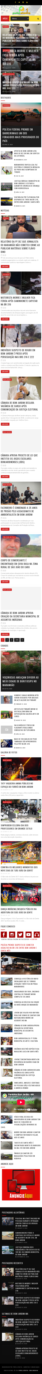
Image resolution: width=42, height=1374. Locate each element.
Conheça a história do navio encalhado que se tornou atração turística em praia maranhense (26, 982)
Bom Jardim (7, 379)
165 (17, 640)
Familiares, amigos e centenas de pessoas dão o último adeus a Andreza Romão (27, 1085)
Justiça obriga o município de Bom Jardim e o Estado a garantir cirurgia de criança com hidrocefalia (27, 184)
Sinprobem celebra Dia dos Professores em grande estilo (16, 827)
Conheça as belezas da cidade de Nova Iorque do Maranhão (26, 1003)
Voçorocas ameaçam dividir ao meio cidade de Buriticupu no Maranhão (21, 681)
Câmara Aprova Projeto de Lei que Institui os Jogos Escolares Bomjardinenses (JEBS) (19, 459)
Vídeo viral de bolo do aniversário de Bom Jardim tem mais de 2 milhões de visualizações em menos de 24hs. (20, 1121)
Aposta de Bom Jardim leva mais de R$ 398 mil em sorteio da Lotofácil (26, 153)
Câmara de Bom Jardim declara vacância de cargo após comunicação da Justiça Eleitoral (19, 406)
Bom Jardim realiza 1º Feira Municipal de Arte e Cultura (26, 1039)
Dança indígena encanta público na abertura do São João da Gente (19, 910)
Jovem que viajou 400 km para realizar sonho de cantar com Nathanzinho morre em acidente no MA (27, 1016)
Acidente (6, 50)
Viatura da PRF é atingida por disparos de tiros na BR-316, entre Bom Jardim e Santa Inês (27, 199)
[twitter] (19, 2)
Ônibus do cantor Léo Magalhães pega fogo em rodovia (24, 1156)
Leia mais (5, 266)
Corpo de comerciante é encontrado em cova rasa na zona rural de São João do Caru (19, 564)
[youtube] (27, 2)
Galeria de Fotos (9, 752)
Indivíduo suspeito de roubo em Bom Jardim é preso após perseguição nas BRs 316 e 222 (21, 85)
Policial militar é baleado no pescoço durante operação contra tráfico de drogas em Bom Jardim (27, 1222)
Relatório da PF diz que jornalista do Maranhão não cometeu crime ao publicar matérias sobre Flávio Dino (20, 37)
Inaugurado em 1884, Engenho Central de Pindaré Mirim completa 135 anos (26, 994)
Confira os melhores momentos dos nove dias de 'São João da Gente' (19, 868)
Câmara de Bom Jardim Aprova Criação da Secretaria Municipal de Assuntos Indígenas (20, 616)
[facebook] (15, 2)
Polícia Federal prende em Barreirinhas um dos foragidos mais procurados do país (21, 135)
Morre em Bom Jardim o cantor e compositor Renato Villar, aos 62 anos (27, 1135)
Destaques (6, 97)
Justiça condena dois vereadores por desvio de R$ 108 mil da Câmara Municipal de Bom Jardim (27, 1251)
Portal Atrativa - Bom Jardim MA (28, 1370)
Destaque (6, 105)
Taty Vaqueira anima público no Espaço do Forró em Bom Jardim (17, 785)
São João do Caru (9, 537)
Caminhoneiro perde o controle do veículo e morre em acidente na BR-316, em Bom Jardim (27, 1236)
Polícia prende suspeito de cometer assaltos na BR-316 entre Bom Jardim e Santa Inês (19, 947)
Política (5, 27)
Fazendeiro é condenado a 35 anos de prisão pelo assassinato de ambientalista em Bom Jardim (19, 511)
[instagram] (23, 2)
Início (5, 18)
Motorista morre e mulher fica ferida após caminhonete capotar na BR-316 (20, 57)
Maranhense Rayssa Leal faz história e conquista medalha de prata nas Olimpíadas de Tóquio (27, 168)
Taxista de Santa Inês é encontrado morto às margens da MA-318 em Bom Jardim (27, 1145)
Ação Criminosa (8, 74)
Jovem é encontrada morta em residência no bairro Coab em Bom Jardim (26, 1062)
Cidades (6, 653)
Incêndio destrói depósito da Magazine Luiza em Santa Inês (26, 1050)
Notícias (5, 210)
